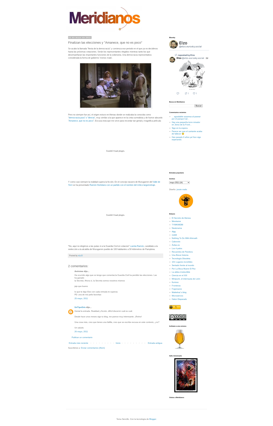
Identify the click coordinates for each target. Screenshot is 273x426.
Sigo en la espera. (180, 128)
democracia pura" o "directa (81, 117)
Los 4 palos (177, 248)
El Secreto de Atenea (181, 218)
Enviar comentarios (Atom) (93, 348)
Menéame (176, 221)
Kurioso (175, 282)
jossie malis (182, 189)
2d (207, 58)
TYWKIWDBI (177, 225)
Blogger (152, 419)
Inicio (118, 343)
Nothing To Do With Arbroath (184, 238)
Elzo (183, 42)
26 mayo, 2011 (81, 331)
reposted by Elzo (186, 55)
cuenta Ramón (137, 246)
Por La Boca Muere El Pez (184, 269)
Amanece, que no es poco (81, 121)
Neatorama (177, 228)
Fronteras (176, 285)
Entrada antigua (155, 343)
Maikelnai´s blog (179, 292)
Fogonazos (177, 289)
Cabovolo (176, 241)
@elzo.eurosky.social (190, 46)
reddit (174, 235)
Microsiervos (177, 296)
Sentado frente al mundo (183, 265)
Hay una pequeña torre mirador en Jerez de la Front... (186, 123)
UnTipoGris (80, 307)
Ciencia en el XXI (179, 275)
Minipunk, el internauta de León (186, 279)
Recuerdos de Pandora (182, 252)
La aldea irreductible (181, 272)
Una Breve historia (180, 255)
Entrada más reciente (78, 343)
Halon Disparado (179, 299)
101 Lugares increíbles (182, 262)
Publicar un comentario (82, 337)
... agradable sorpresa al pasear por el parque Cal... (186, 117)
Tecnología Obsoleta (181, 258)
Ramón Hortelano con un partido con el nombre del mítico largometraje (122, 185)
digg (174, 231)
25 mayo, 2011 (81, 298)
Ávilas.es (176, 245)
